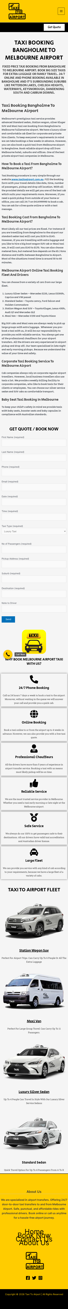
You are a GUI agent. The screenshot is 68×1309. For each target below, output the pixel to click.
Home (34, 1232)
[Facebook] (28, 1278)
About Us (34, 1243)
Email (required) (10, 481)
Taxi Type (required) (12, 526)
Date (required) (10, 496)
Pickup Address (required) (15, 558)
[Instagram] (40, 1278)
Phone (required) (10, 467)
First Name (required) (13, 437)
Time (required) (10, 511)
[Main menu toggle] (61, 11)
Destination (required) (13, 588)
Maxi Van (34, 1021)
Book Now (34, 1235)
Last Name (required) (13, 452)
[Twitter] (34, 1278)
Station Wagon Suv (34, 950)
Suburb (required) (11, 573)
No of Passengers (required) (17, 543)
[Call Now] (7, 654)
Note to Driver (9, 603)
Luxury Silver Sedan (34, 1092)
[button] (54, 27)
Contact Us (34, 1239)
